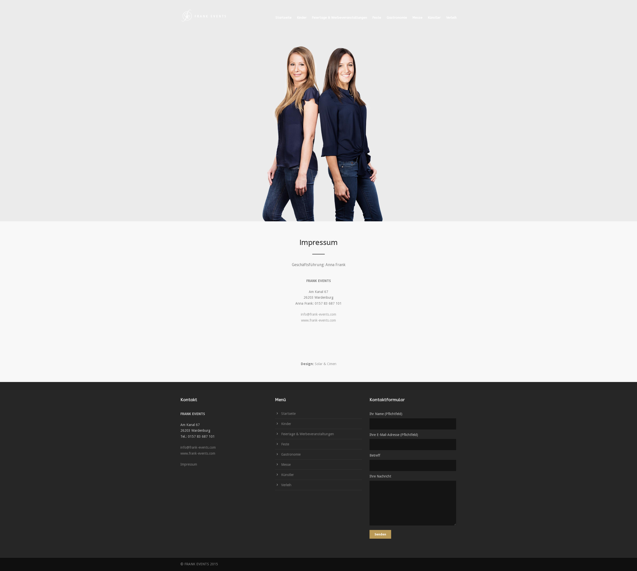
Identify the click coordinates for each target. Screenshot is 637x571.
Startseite (283, 17)
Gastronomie (397, 17)
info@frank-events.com (318, 314)
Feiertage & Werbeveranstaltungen (339, 17)
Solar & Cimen (325, 364)
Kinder (302, 17)
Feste (376, 17)
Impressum (188, 464)
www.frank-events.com (318, 320)
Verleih (451, 17)
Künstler (434, 17)
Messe (418, 17)
